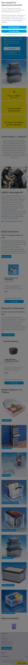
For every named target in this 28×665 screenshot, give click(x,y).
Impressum (20, 34)
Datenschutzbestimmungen (11, 34)
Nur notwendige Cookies (14, 27)
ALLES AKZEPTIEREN (14, 31)
